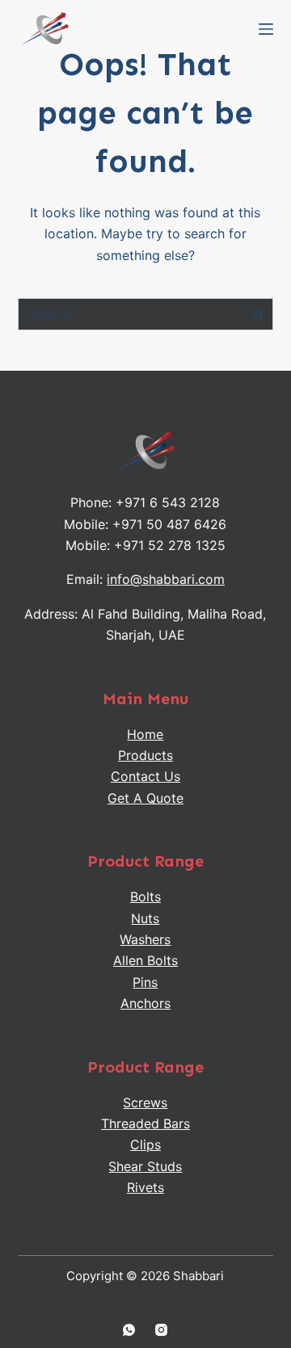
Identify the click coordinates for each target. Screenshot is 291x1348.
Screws (145, 1102)
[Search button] (257, 314)
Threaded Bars (145, 1123)
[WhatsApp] (129, 1330)
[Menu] (266, 29)
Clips (145, 1144)
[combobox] (130, 314)
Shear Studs (145, 1166)
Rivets (145, 1187)
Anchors (145, 1003)
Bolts (145, 896)
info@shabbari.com (166, 579)
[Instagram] (161, 1330)
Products (145, 755)
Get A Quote (145, 798)
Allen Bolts (145, 960)
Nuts (145, 918)
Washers (145, 939)
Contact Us (145, 776)
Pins (145, 982)
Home (145, 734)
